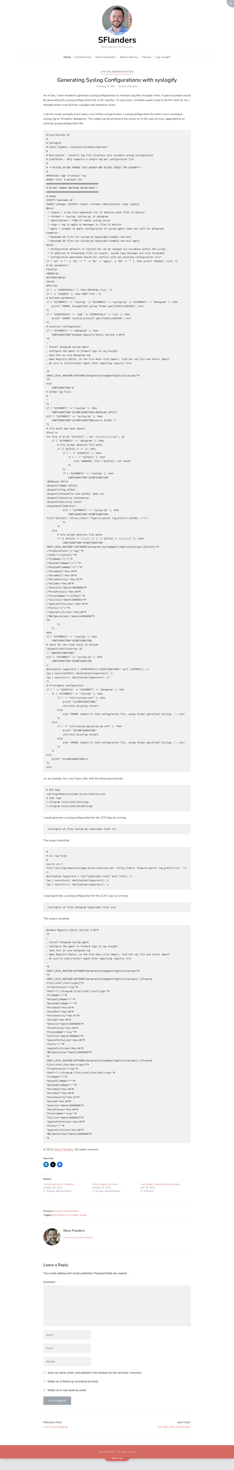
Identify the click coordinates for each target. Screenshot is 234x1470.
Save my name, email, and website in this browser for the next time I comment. (95, 1373)
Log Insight (72, 1215)
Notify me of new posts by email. (67, 1390)
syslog (83, 1215)
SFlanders (117, 40)
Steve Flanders (129, 86)
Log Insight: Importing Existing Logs (160, 1184)
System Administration (117, 71)
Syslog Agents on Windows (58, 1184)
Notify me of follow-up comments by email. (73, 1381)
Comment (50, 1282)
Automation (58, 1215)
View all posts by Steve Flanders (78, 1237)
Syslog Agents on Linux (105, 1184)
